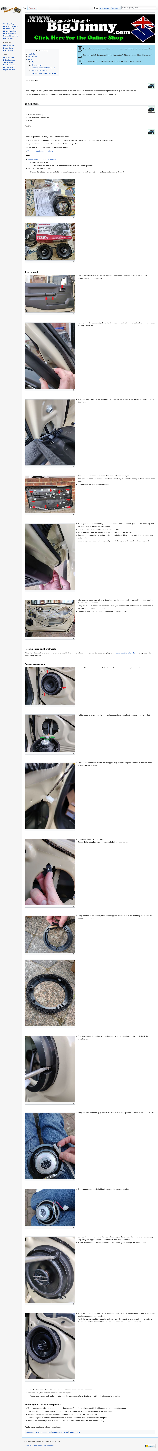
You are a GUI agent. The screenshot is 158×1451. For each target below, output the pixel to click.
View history (115, 8)
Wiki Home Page (9, 24)
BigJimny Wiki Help (9, 33)
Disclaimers (50, 1445)
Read (96, 8)
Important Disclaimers (10, 36)
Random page (8, 50)
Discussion (32, 8)
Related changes (9, 60)
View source (104, 8)
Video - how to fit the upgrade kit (40, 151)
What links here (8, 57)
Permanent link (8, 67)
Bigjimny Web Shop (10, 31)
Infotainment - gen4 (60, 1432)
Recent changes (8, 48)
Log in (154, 2)
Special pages (8, 62)
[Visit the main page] (11, 10)
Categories (30, 1432)
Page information (9, 70)
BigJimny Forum (8, 29)
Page (25, 8)
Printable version (9, 65)
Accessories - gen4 (43, 1432)
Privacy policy (28, 1445)
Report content (8, 38)
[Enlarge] (74, 217)
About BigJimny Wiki (40, 1445)
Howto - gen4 (74, 1432)
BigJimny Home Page (10, 26)
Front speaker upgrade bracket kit (41, 159)
